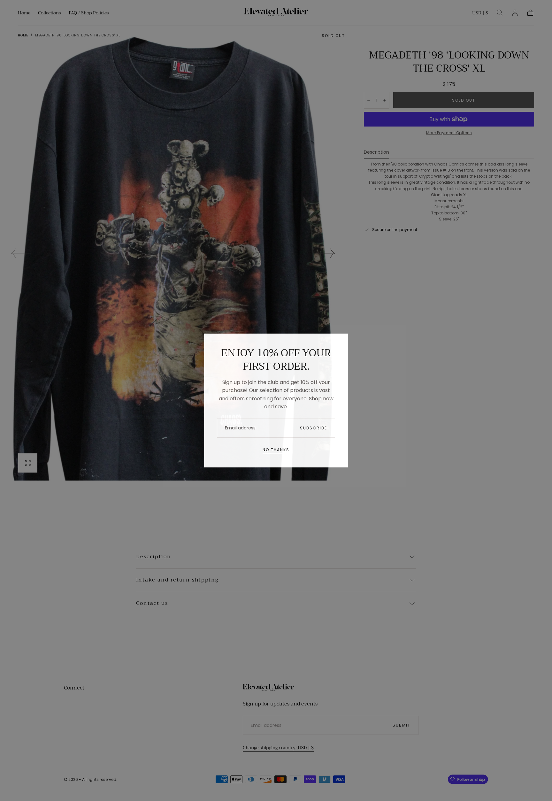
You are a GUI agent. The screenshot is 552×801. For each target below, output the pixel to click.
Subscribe (313, 428)
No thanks (276, 449)
